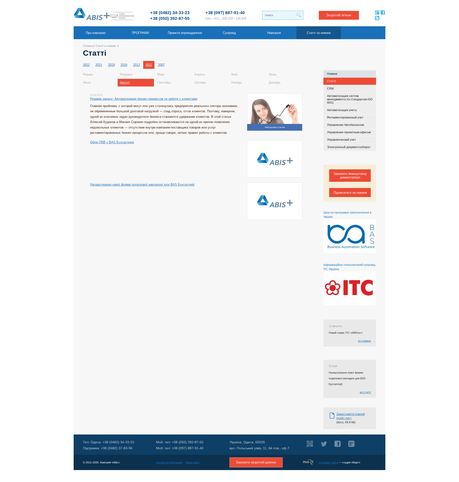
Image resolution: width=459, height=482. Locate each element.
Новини (332, 73)
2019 (111, 65)
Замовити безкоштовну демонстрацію (350, 175)
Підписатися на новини (350, 192)
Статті (331, 81)
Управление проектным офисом (349, 132)
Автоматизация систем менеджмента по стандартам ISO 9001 (349, 99)
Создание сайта (328, 462)
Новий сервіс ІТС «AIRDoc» (345, 332)
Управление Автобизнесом (345, 125)
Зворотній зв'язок (338, 15)
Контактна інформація (169, 462)
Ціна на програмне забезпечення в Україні (347, 215)
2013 (136, 65)
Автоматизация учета (342, 110)
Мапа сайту (193, 462)
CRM (330, 88)
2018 (123, 65)
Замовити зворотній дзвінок (256, 462)
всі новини (364, 340)
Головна (88, 45)
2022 (86, 65)
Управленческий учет (341, 139)
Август (125, 82)
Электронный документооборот (349, 147)
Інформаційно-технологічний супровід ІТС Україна (349, 267)
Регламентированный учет (345, 117)
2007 (161, 65)
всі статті (365, 392)
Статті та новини (106, 45)
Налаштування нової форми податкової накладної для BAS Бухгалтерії (347, 378)
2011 (149, 65)
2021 (98, 65)
